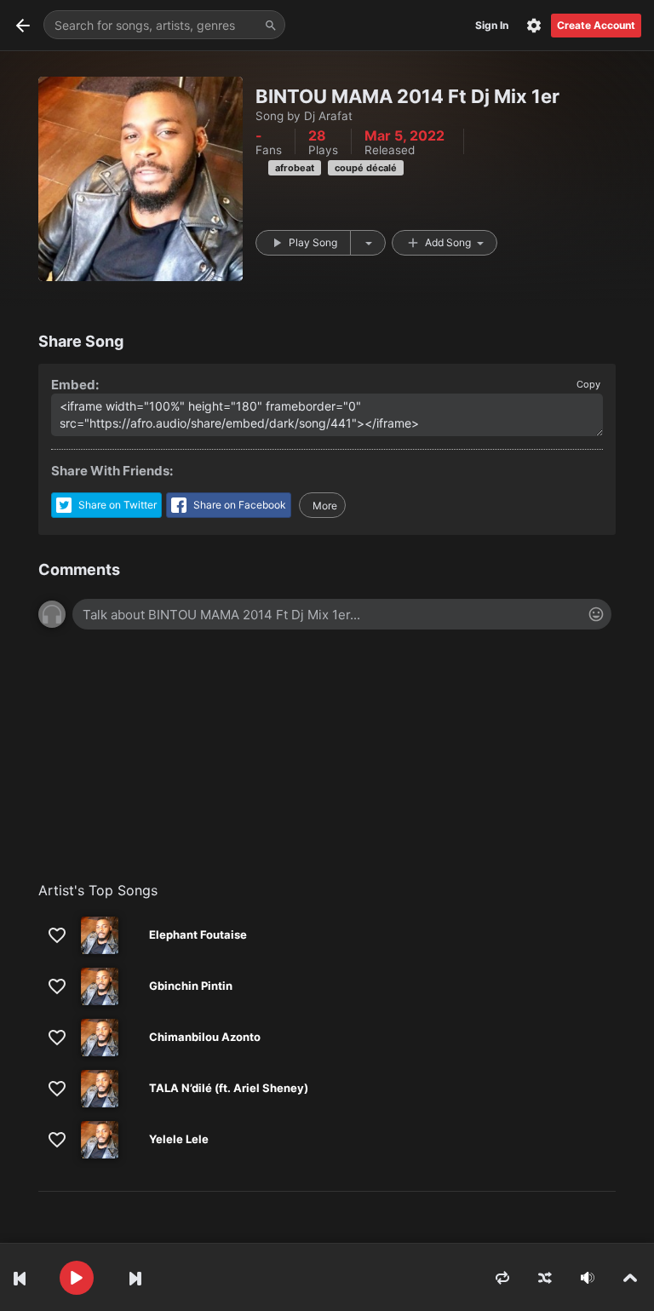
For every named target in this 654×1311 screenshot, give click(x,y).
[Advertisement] (327, 764)
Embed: (75, 385)
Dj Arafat (328, 116)
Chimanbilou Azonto (205, 1037)
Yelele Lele (179, 1139)
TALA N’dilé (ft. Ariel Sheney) (228, 1088)
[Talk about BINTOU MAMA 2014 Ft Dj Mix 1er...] (341, 614)
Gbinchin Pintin (190, 985)
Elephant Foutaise (198, 934)
